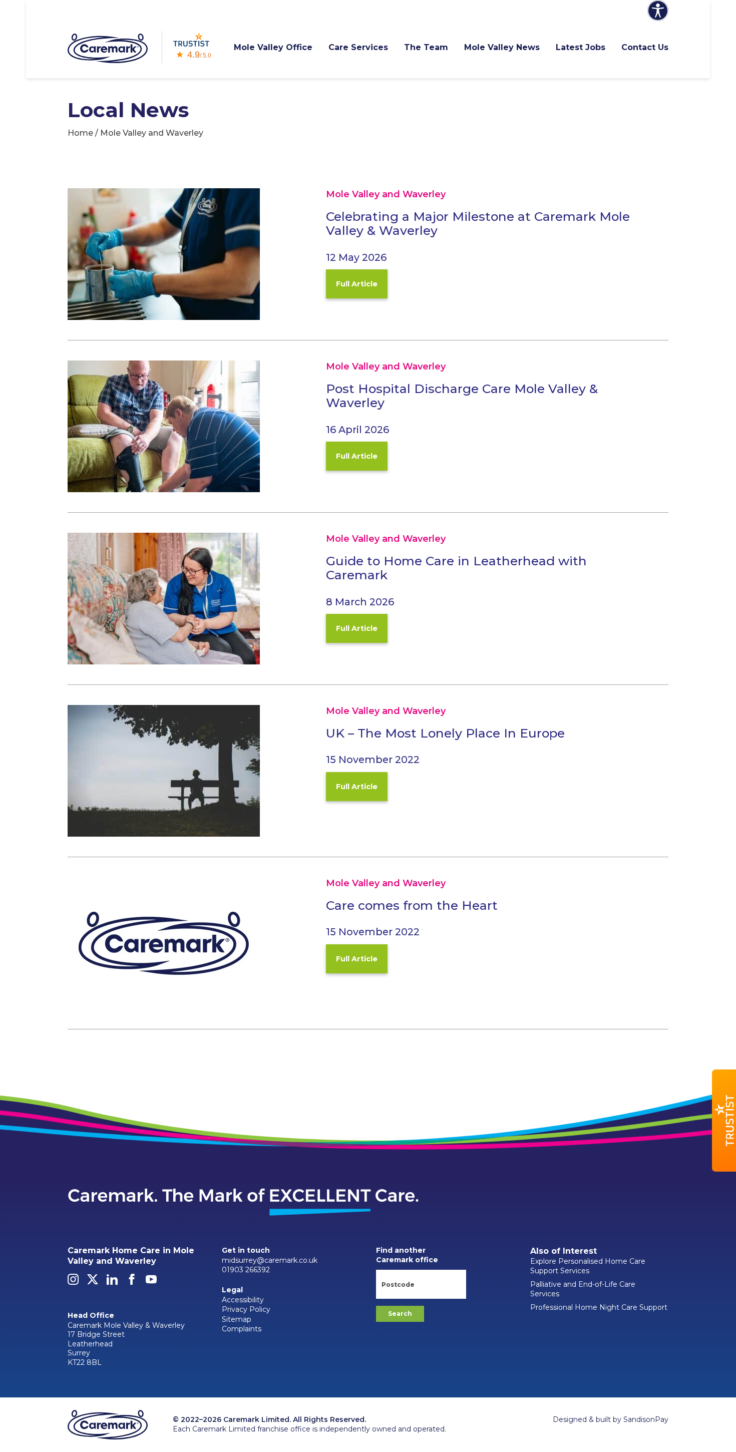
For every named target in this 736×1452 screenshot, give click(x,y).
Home (80, 133)
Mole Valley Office (273, 47)
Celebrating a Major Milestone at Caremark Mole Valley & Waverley (478, 223)
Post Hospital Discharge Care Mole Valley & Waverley (462, 396)
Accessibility (243, 1299)
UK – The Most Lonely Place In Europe (445, 733)
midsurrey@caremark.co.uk (269, 1260)
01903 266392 (246, 1269)
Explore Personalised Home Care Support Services (587, 1266)
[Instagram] (73, 1282)
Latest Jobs (580, 47)
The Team (426, 47)
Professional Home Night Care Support (598, 1307)
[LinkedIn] (112, 1282)
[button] (724, 1120)
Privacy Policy (246, 1309)
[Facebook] (131, 1282)
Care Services (358, 47)
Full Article (357, 283)
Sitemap (236, 1319)
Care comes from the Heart (412, 905)
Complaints (241, 1328)
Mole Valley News (502, 47)
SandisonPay (645, 1419)
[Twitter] (92, 1282)
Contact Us (644, 47)
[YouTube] (151, 1282)
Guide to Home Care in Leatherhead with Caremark (456, 568)
